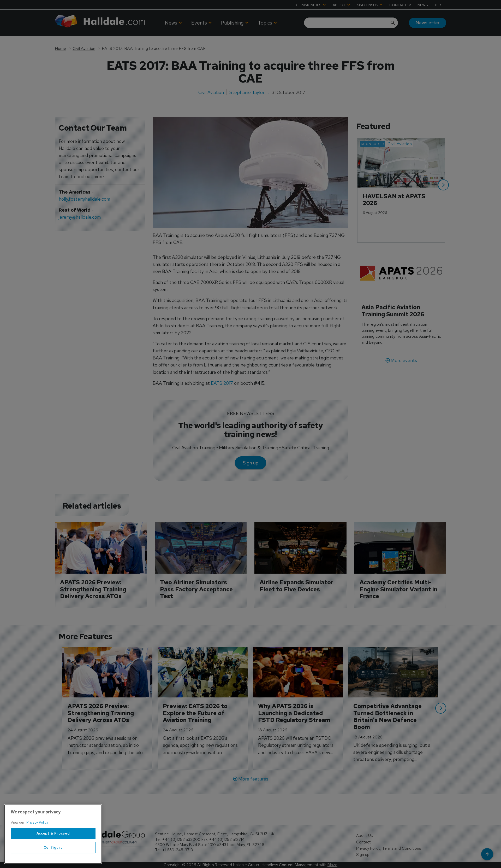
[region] (53, 834)
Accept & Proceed (53, 833)
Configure (53, 847)
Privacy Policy (37, 822)
